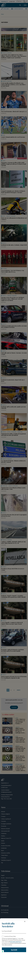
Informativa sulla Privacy (15, 941)
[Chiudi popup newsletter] (24, 921)
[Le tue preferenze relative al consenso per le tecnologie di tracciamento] (2, 951)
